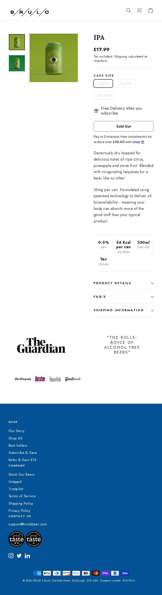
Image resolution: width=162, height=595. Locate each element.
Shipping (120, 56)
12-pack (124, 83)
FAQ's (100, 297)
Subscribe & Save (22, 452)
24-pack (104, 95)
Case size (104, 75)
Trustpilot (15, 488)
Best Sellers (17, 445)
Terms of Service (22, 496)
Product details (112, 283)
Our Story (16, 430)
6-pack (103, 83)
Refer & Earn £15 (22, 459)
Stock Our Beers (21, 474)
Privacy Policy (19, 510)
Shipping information (119, 310)
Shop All (15, 438)
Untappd (15, 481)
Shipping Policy (20, 503)
